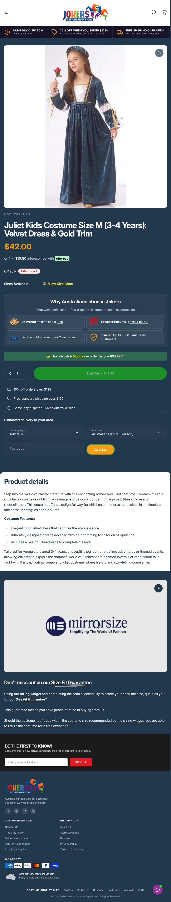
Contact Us (11, 822)
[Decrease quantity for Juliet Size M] (9, 370)
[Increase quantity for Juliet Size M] (25, 370)
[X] (33, 806)
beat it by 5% (137, 318)
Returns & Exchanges (17, 839)
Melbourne (81, 885)
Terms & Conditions (70, 844)
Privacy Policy (67, 839)
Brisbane (97, 885)
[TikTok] (25, 806)
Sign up (80, 757)
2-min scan (67, 334)
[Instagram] (16, 806)
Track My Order (14, 827)
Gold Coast (112, 885)
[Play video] (84, 622)
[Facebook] (8, 806)
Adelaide (127, 885)
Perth (139, 885)
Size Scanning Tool (16, 844)
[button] (155, 585)
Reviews (64, 833)
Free (60, 318)
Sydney (66, 885)
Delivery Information (17, 833)
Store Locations (68, 827)
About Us (64, 822)
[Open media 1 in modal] (156, 53)
